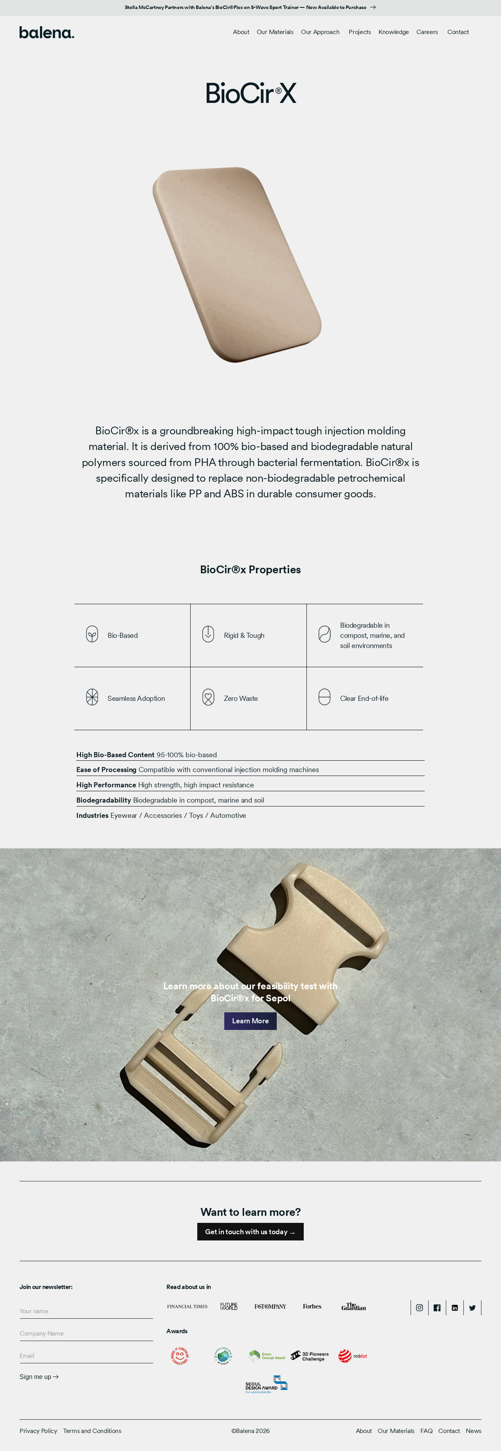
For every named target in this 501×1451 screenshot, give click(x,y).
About (364, 1431)
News (473, 1431)
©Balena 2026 (250, 1431)
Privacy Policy (38, 1431)
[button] (275, 32)
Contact (449, 1431)
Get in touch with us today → (250, 1232)
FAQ (426, 1431)
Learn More (250, 1021)
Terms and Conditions (92, 1431)
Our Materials (275, 32)
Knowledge (393, 32)
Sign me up (36, 1377)
